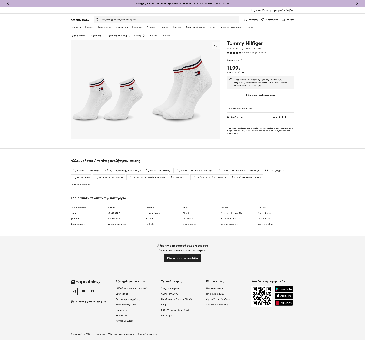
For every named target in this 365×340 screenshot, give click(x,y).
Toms (185, 207)
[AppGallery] (284, 303)
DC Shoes (188, 218)
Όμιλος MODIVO (170, 293)
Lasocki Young (153, 213)
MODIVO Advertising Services (176, 310)
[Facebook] (92, 291)
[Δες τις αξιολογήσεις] (290, 117)
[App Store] (284, 296)
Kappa (111, 207)
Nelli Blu (150, 223)
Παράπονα (121, 310)
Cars (73, 213)
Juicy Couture (78, 223)
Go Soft (262, 207)
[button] (108, 89)
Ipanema (75, 218)
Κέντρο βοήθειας (124, 320)
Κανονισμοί (166, 315)
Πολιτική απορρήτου (147, 334)
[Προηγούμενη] (8, 3)
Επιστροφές (122, 293)
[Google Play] (284, 289)
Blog (253, 10)
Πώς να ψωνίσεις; (215, 288)
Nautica (187, 213)
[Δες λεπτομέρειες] (290, 108)
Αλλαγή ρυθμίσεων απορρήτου (122, 334)
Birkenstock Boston (230, 218)
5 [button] (248, 52)
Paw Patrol (114, 218)
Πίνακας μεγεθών (215, 293)
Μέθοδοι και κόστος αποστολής (132, 288)
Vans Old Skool (266, 223)
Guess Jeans (264, 213)
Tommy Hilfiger (245, 43)
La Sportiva (264, 218)
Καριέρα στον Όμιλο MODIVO (176, 299)
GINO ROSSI (114, 213)
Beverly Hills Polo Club (232, 213)
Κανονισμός (100, 334)
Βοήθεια (290, 10)
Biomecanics (189, 223)
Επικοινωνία (122, 315)
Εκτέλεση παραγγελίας (128, 299)
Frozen (149, 218)
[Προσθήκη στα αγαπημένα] (216, 45)
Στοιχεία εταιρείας (170, 288)
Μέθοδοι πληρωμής (126, 304)
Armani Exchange (117, 223)
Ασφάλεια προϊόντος (217, 304)
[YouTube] (83, 291)
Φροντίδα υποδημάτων (218, 299)
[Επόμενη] (357, 3)
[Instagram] (74, 291)
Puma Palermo (78, 207)
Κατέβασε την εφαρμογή (270, 10)
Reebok (224, 207)
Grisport (150, 207)
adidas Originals (229, 223)
